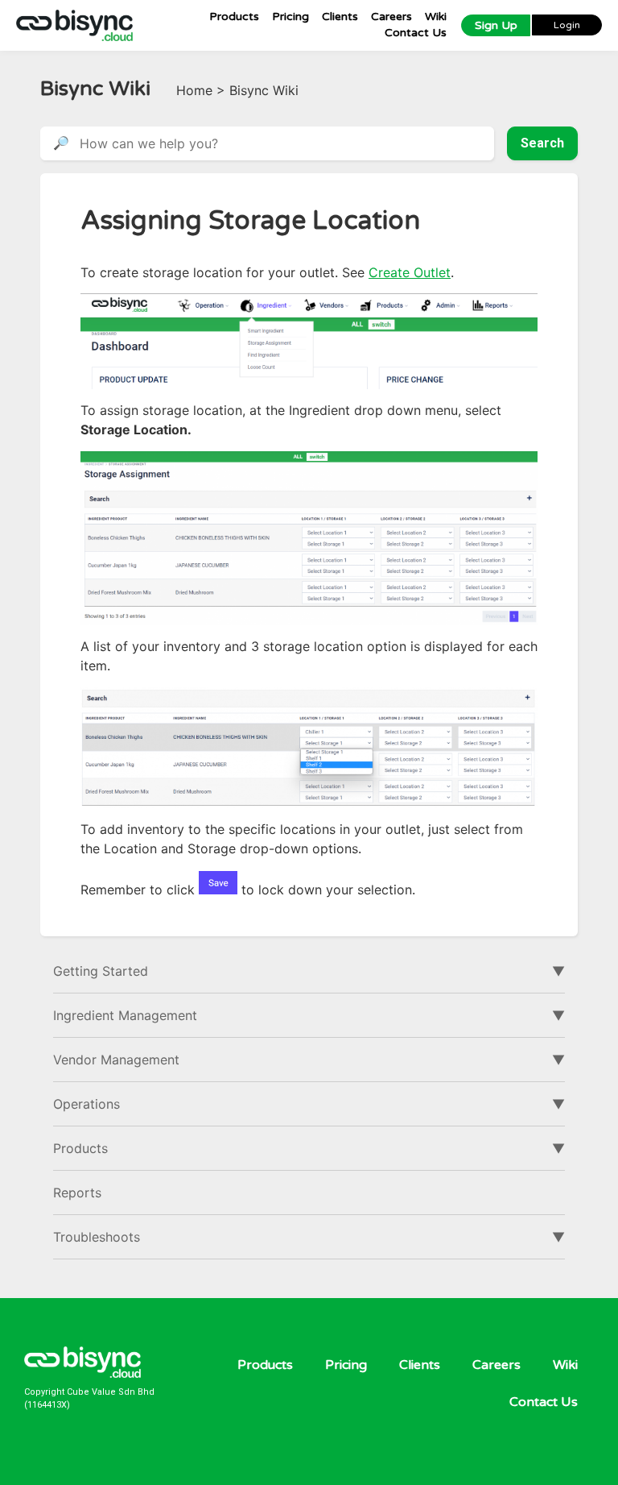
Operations (86, 1104)
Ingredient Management (125, 1015)
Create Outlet (410, 272)
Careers (391, 16)
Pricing (290, 16)
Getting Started (100, 971)
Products (234, 16)
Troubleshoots (96, 1237)
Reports (77, 1192)
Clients (340, 16)
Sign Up (496, 25)
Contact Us (416, 32)
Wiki (436, 16)
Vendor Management (116, 1060)
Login (567, 25)
